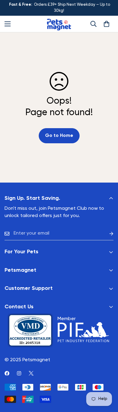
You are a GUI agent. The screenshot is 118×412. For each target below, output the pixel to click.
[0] (106, 24)
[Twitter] (31, 373)
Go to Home (59, 135)
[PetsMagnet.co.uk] (59, 24)
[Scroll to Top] (107, 380)
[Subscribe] (106, 233)
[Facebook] (7, 373)
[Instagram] (19, 373)
